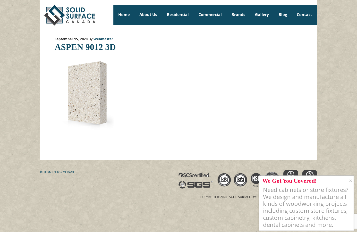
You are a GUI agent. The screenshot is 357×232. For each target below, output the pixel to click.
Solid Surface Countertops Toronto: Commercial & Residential (42, 14)
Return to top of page (57, 172)
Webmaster (103, 39)
